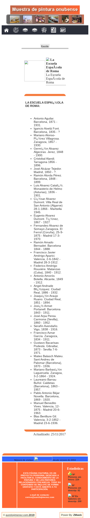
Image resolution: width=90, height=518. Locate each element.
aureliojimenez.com (20, 515)
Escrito (45, 46)
